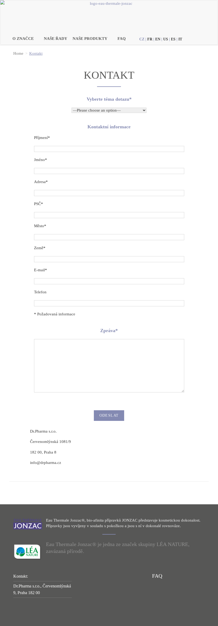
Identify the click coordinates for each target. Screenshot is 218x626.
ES (173, 39)
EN (157, 39)
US (165, 39)
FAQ (122, 38)
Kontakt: (20, 576)
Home (18, 53)
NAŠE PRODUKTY (90, 38)
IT (180, 39)
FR (149, 39)
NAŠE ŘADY (55, 38)
